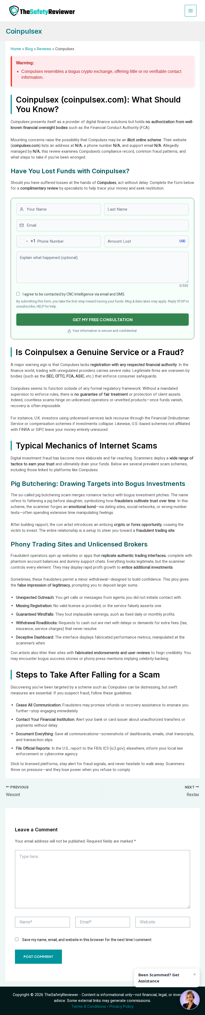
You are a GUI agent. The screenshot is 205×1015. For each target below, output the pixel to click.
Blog (29, 49)
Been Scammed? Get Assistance (158, 977)
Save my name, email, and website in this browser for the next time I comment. (87, 940)
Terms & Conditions (89, 1006)
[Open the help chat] (190, 1000)
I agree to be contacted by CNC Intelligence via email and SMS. (73, 294)
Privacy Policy (121, 1006)
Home (16, 49)
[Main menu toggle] (190, 11)
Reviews (44, 49)
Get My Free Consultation (103, 319)
